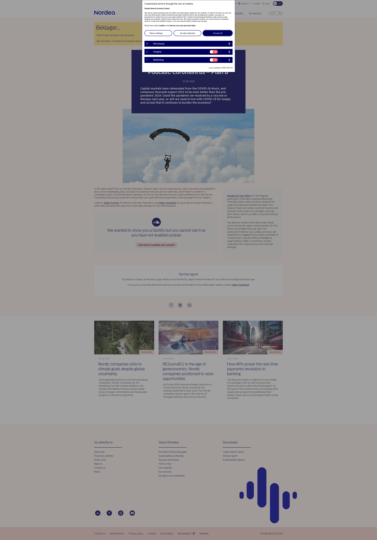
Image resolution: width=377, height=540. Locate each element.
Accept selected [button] (187, 33)
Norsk (153, 9)
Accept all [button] (217, 33)
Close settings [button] (156, 33)
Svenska (160, 9)
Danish (147, 9)
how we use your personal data (182, 26)
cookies (162, 26)
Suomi (167, 9)
